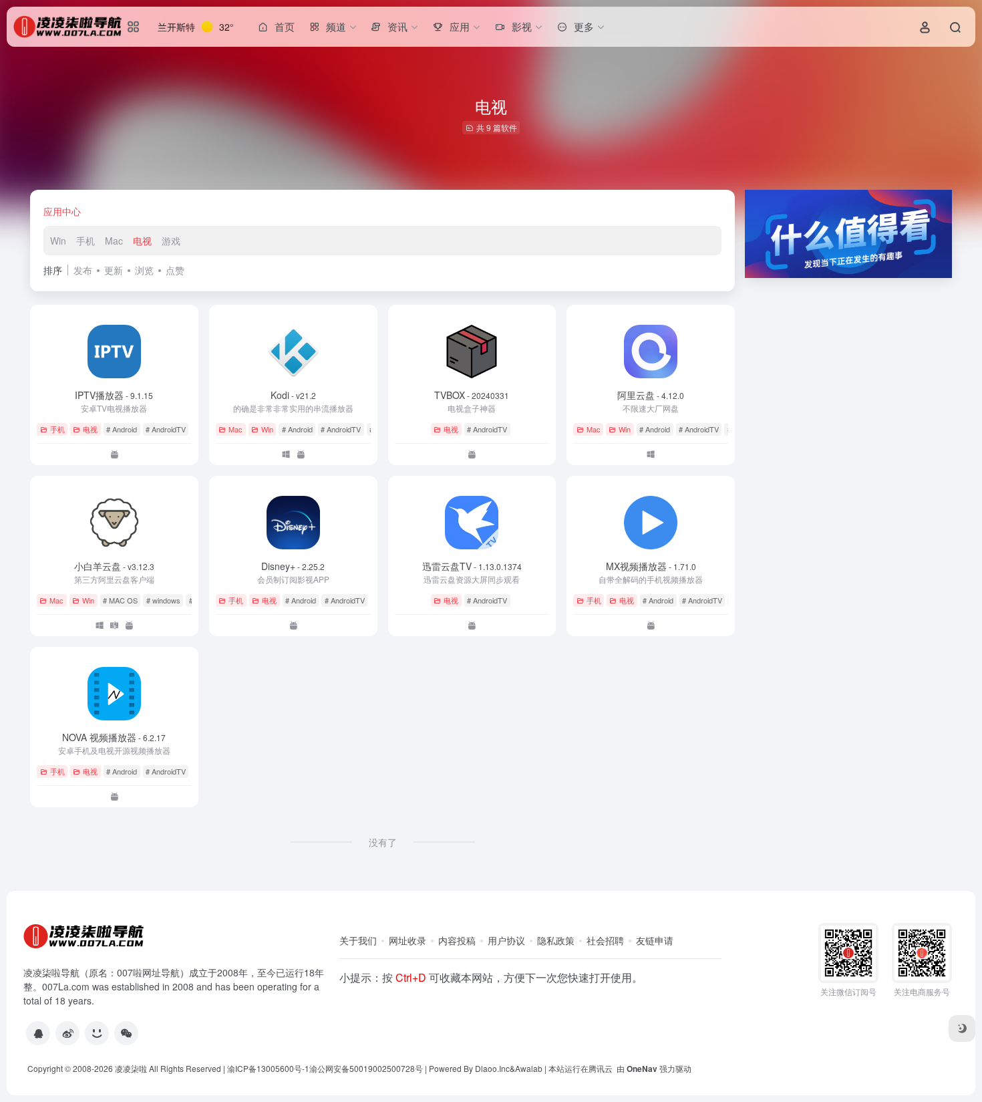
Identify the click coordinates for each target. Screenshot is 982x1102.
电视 (142, 240)
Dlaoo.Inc (492, 1068)
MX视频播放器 (651, 566)
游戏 (171, 240)
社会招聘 (605, 940)
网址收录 (407, 940)
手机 (85, 240)
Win (58, 240)
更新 (113, 270)
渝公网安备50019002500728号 (366, 1068)
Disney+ (293, 566)
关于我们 (358, 940)
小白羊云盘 (114, 566)
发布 (82, 270)
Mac (114, 240)
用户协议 (506, 940)
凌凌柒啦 (131, 1068)
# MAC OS (120, 600)
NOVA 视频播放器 (114, 737)
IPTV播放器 (114, 395)
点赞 (175, 270)
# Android (121, 429)
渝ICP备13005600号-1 (268, 1068)
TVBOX (471, 395)
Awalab (528, 1068)
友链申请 (654, 940)
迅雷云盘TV (472, 566)
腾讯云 (601, 1068)
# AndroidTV (166, 429)
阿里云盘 (650, 395)
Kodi (293, 395)
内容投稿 (457, 940)
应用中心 (62, 211)
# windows (163, 600)
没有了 (383, 842)
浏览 (144, 270)
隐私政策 (556, 940)
